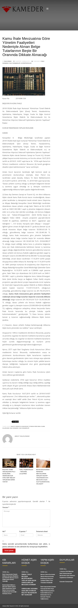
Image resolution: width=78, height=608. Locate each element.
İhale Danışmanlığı (14, 63)
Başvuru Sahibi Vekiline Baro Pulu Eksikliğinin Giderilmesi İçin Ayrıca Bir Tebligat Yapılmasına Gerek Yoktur (8, 476)
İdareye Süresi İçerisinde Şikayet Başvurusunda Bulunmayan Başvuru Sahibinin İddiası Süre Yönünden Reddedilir (48, 578)
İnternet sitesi (42, 531)
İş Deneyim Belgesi (26, 63)
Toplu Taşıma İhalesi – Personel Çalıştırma (26, 471)
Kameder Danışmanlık (66, 581)
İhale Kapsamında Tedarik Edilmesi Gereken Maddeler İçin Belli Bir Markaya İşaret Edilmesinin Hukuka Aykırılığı (10, 578)
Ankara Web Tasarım (8, 606)
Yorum (5, 507)
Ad (4, 531)
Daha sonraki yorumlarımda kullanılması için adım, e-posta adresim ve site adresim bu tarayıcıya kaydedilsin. (26, 545)
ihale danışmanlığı (24, 428)
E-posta (23, 531)
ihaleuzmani (8, 61)
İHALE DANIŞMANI (14, 428)
